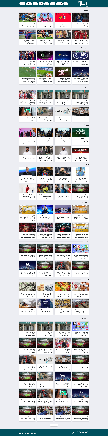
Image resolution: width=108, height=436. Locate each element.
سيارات (86, 202)
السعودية (86, 48)
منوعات (86, 279)
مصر (87, 242)
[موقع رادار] (83, 4)
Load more (54, 425)
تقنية (87, 125)
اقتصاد (86, 10)
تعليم (87, 87)
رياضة (87, 164)
